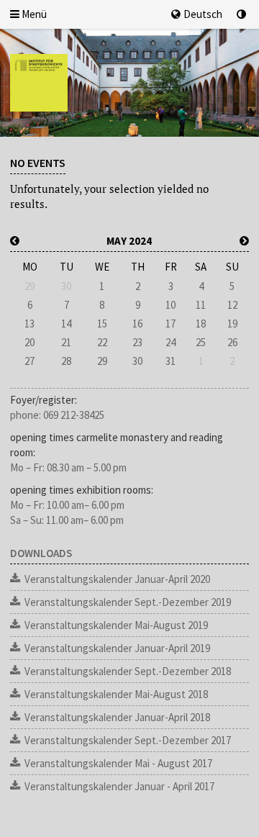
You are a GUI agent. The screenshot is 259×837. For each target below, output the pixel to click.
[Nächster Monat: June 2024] (244, 240)
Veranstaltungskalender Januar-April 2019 (117, 648)
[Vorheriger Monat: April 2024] (14, 240)
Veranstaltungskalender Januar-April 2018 (117, 717)
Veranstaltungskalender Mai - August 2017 (118, 763)
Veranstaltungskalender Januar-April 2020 (117, 579)
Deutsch (202, 14)
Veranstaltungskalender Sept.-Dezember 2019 (127, 602)
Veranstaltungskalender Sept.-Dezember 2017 (127, 740)
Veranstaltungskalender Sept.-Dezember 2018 (127, 671)
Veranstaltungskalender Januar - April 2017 (119, 786)
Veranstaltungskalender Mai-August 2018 (116, 694)
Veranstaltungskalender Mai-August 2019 (116, 625)
